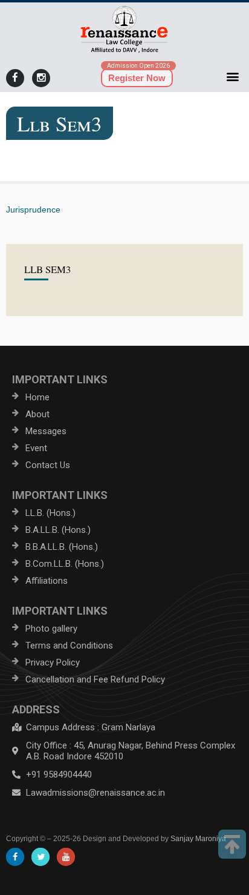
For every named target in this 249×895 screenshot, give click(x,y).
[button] (233, 76)
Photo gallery (51, 628)
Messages (45, 431)
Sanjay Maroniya (198, 838)
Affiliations (46, 580)
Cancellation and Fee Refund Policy (95, 679)
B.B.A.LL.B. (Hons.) (61, 546)
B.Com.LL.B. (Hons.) (64, 563)
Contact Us (47, 465)
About (37, 414)
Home (37, 397)
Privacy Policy (52, 662)
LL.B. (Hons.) (50, 512)
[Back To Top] (232, 844)
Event (36, 448)
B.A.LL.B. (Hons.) (58, 529)
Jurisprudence (33, 209)
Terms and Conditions (69, 645)
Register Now (137, 78)
